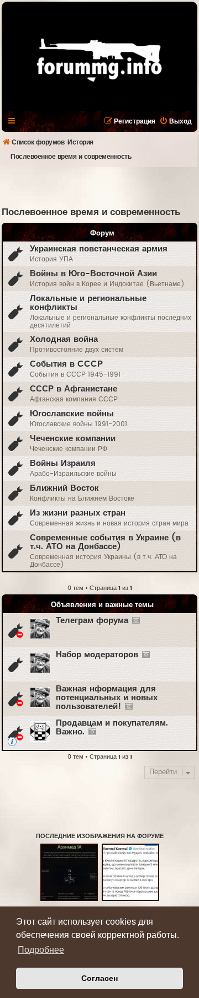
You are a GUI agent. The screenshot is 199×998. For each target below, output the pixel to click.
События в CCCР (66, 364)
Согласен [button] (99, 978)
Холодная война (64, 339)
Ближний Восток (64, 488)
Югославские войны (72, 414)
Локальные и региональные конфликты (88, 303)
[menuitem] (175, 121)
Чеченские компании (73, 438)
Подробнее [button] (41, 949)
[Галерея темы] (135, 621)
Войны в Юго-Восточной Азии (93, 274)
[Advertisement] (100, 186)
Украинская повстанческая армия (98, 249)
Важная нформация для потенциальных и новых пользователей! (107, 698)
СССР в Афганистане (73, 389)
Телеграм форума (92, 620)
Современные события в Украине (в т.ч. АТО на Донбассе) (105, 542)
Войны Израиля (63, 463)
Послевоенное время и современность (91, 212)
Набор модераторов (97, 655)
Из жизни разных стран (77, 513)
